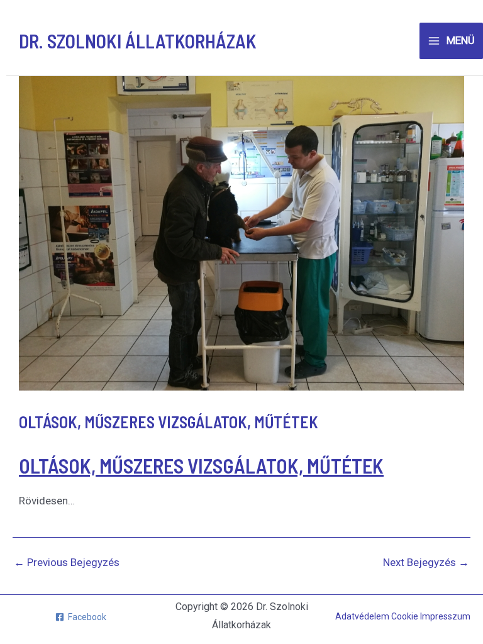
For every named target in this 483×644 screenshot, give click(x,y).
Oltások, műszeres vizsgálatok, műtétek (201, 465)
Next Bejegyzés (426, 562)
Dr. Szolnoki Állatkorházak (138, 41)
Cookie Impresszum (430, 616)
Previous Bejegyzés (66, 562)
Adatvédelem (363, 616)
